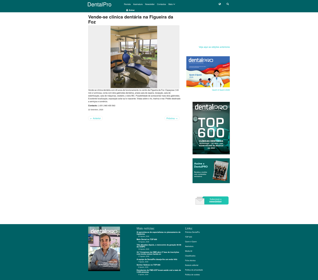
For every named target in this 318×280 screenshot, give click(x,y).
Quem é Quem (191, 241)
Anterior (95, 118)
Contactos (161, 4)
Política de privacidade (194, 270)
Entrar (132, 10)
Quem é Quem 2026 (221, 89)
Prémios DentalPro (192, 232)
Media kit (188, 251)
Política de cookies (192, 274)
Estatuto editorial (191, 265)
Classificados (190, 255)
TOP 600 (188, 237)
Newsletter (150, 4)
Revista (127, 4)
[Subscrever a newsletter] (212, 206)
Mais (170, 4)
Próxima (172, 118)
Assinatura (138, 4)
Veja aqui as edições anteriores (214, 46)
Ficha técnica (190, 260)
